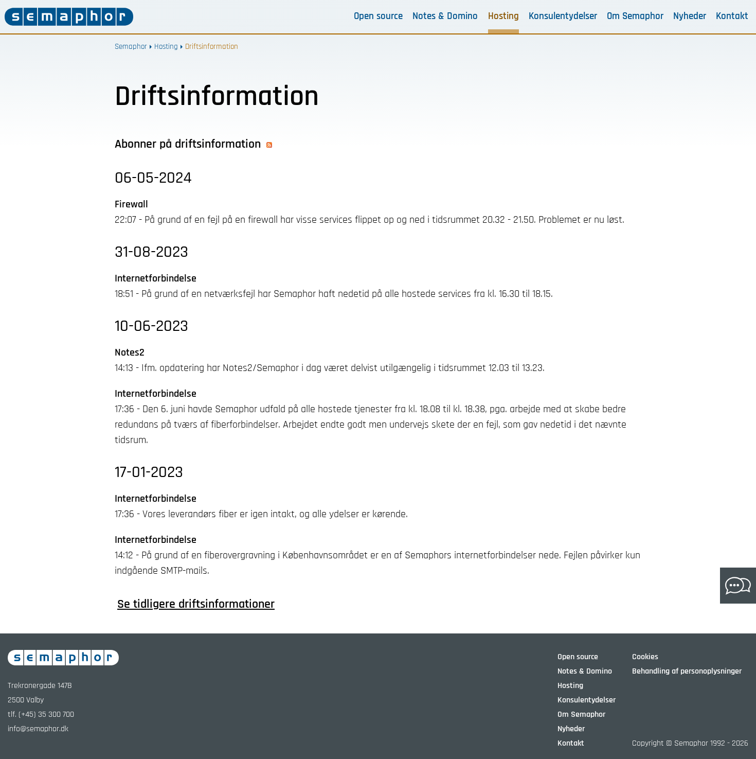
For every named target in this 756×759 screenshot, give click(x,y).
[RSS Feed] (269, 144)
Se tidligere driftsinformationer (196, 604)
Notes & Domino (445, 16)
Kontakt (732, 16)
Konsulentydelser (563, 16)
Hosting (503, 16)
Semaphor (131, 46)
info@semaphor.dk (38, 728)
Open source (378, 16)
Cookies (645, 656)
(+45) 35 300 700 (46, 714)
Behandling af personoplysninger (687, 671)
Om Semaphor (635, 16)
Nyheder (689, 16)
